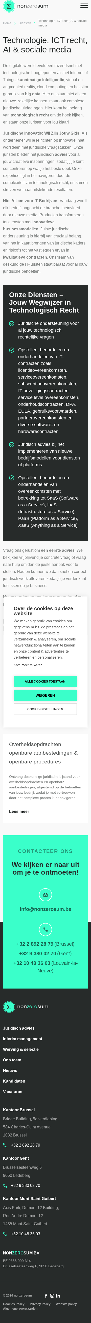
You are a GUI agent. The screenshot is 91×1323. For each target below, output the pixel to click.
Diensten (25, 23)
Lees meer (19, 811)
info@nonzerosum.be (45, 909)
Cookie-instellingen (45, 709)
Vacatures (12, 1092)
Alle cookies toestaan (45, 681)
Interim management (22, 1039)
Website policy (66, 1304)
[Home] (26, 6)
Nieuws (10, 1070)
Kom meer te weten (28, 665)
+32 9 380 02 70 (37, 953)
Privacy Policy (40, 1304)
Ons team (12, 1060)
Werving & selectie (21, 1049)
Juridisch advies (19, 1028)
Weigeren (45, 695)
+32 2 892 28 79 (34, 944)
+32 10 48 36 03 (31, 963)
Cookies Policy (14, 1304)
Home (7, 23)
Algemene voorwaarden (20, 1308)
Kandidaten (14, 1081)
